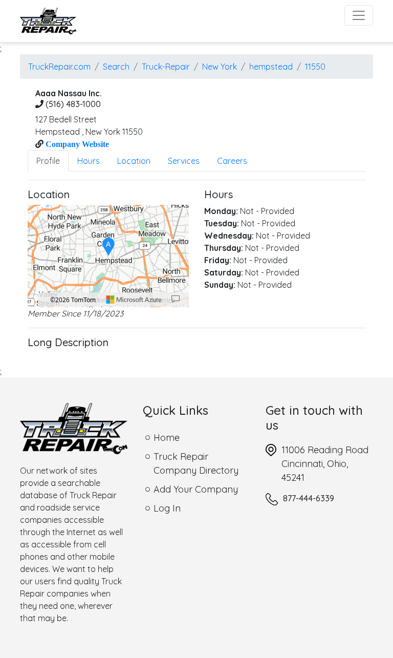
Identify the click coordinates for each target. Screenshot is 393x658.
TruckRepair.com (59, 66)
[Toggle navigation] (358, 15)
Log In (167, 508)
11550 (315, 66)
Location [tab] (133, 161)
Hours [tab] (88, 161)
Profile (48, 161)
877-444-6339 (308, 498)
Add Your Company (196, 489)
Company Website (76, 144)
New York (219, 66)
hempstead (271, 66)
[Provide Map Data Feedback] (175, 299)
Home (167, 437)
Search (116, 66)
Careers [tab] (232, 161)
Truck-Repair (166, 66)
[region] (108, 256)
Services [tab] (184, 161)
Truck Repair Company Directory (196, 463)
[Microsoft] (134, 299)
